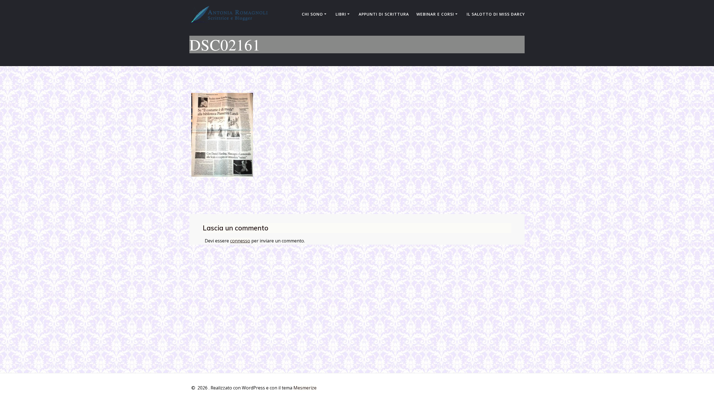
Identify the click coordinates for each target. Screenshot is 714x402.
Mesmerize (305, 388)
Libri (341, 14)
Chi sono (312, 14)
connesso (240, 241)
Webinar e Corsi (435, 14)
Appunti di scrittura (384, 14)
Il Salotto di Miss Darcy (496, 14)
